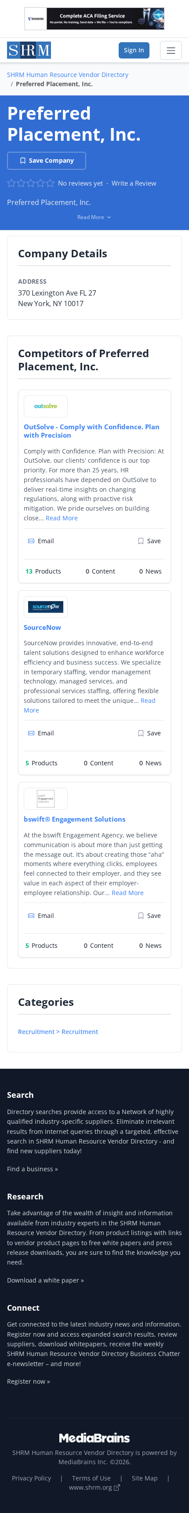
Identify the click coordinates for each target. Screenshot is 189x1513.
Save (154, 541)
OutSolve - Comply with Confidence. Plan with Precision (92, 430)
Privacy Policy (31, 1478)
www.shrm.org (91, 1487)
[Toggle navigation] (171, 50)
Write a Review (134, 183)
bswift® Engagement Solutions (74, 819)
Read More (62, 518)
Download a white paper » (45, 1280)
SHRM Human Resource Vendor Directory (67, 74)
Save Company (51, 160)
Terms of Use (91, 1478)
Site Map (145, 1478)
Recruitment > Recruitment (58, 1031)
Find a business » (32, 1169)
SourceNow (42, 627)
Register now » (28, 1381)
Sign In (134, 50)
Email (46, 541)
